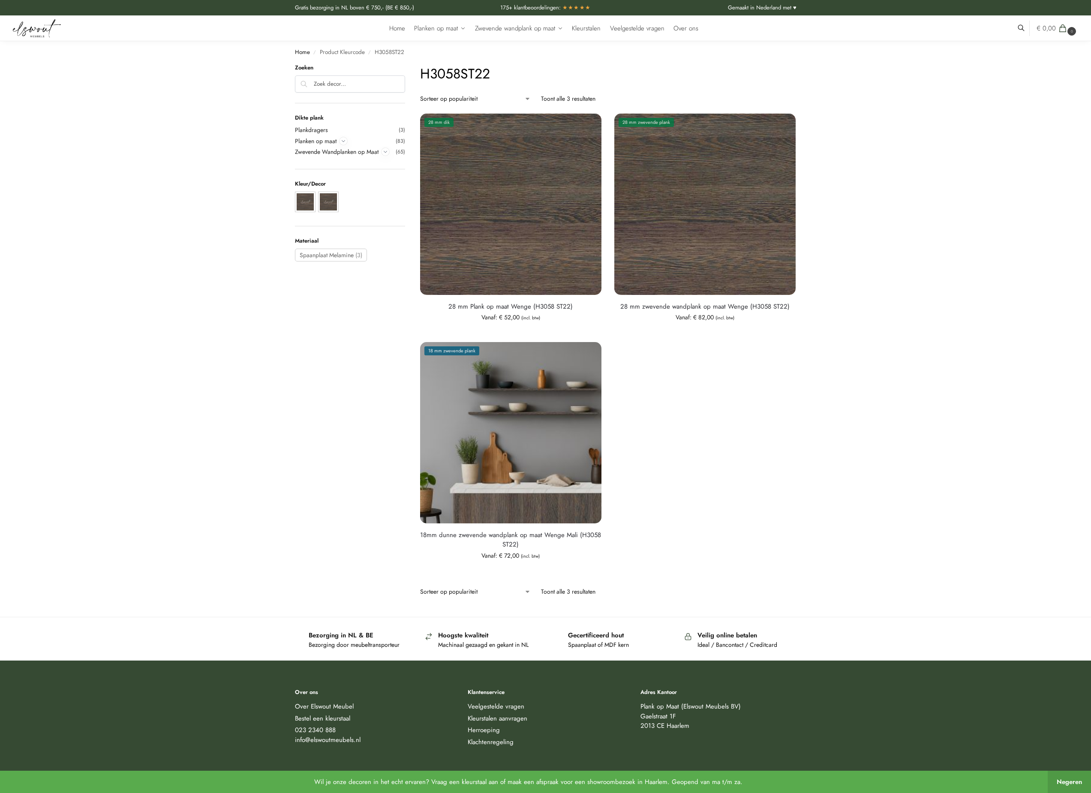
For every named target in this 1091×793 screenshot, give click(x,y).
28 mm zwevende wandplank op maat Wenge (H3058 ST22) (705, 306)
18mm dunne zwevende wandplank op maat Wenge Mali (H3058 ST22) (510, 540)
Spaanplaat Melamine (331, 255)
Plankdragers (311, 130)
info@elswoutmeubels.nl (328, 740)
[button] (1057, 28)
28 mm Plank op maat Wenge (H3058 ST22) (510, 306)
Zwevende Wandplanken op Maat (337, 151)
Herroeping (484, 730)
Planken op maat (316, 141)
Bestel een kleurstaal (322, 718)
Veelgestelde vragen (496, 706)
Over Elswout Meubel (324, 706)
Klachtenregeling (491, 742)
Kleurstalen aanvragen (497, 718)
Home (302, 52)
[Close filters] (407, 68)
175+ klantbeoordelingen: (545, 7)
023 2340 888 (315, 730)
